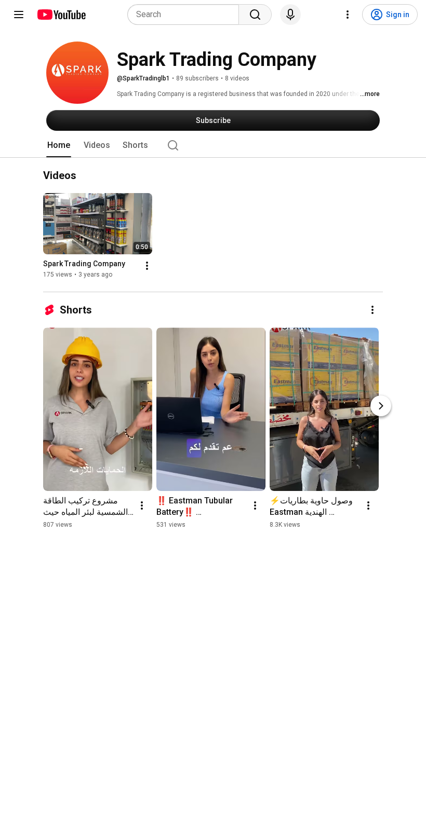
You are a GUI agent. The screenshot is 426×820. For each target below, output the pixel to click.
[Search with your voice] (290, 14)
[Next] (380, 405)
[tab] (58, 145)
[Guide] (18, 14)
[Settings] (347, 14)
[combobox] (186, 14)
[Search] (255, 14)
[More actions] (147, 265)
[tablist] (213, 145)
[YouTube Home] (61, 14)
